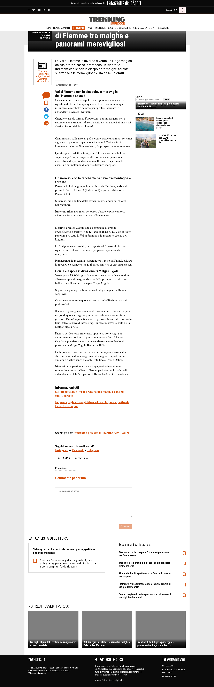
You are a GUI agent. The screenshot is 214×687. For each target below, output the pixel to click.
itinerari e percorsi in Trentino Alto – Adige (102, 433)
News (56, 27)
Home (48, 27)
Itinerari (78, 27)
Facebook (78, 450)
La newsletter (169, 676)
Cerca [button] (166, 100)
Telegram (93, 450)
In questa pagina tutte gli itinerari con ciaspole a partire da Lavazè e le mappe (92, 404)
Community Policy (116, 680)
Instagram (61, 450)
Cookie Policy (101, 680)
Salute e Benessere (119, 27)
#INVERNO (82, 458)
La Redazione (168, 666)
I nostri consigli (96, 27)
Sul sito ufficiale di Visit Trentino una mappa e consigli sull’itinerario (89, 394)
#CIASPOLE (65, 458)
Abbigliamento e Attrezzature (151, 27)
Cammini (65, 27)
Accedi (169, 10)
